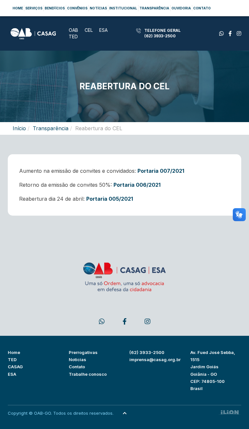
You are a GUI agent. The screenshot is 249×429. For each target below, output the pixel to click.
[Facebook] (221, 33)
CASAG (15, 366)
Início (19, 128)
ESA (103, 30)
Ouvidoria (181, 8)
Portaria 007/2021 (160, 171)
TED (73, 36)
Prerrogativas (83, 352)
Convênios (77, 8)
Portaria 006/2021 (136, 185)
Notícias (98, 8)
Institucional (123, 8)
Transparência (154, 8)
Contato (202, 8)
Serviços (33, 8)
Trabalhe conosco (88, 374)
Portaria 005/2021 (109, 199)
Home (18, 8)
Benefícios (55, 8)
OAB (73, 30)
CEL (89, 30)
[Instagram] (239, 33)
